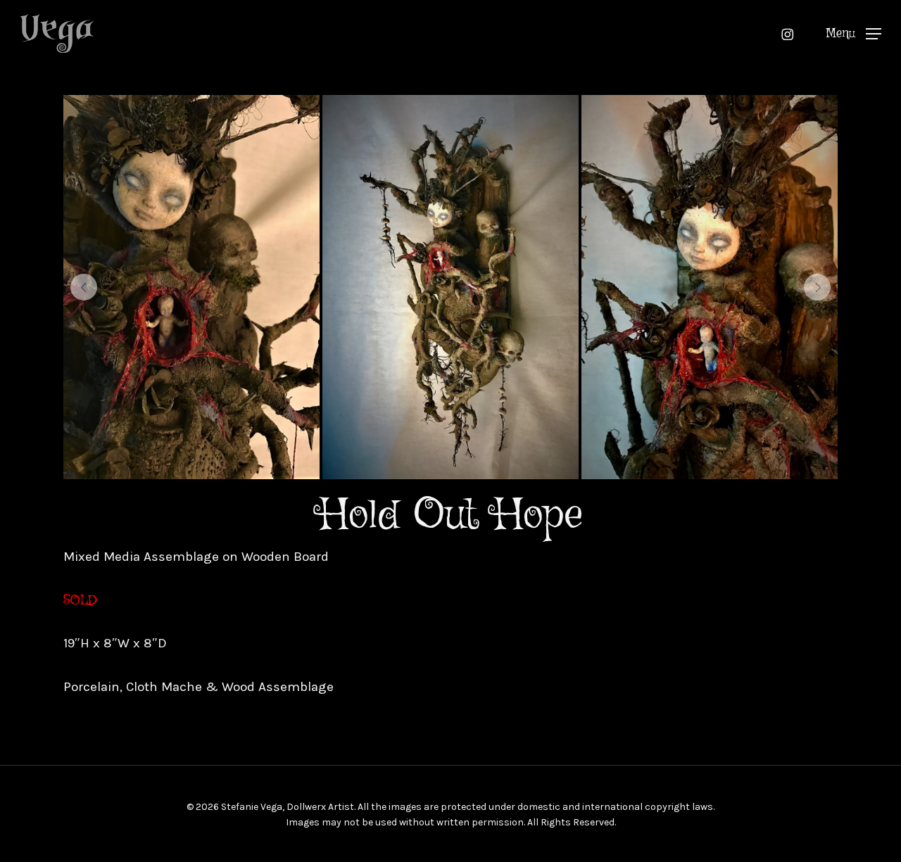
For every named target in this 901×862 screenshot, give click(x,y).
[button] (853, 33)
